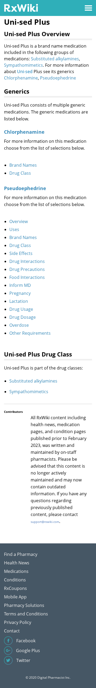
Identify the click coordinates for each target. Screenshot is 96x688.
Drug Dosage (22, 317)
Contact (12, 631)
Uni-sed (25, 71)
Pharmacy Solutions (24, 605)
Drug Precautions (27, 269)
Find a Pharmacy (20, 554)
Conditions (15, 580)
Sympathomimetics (23, 65)
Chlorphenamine (21, 78)
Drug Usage (21, 309)
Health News (16, 563)
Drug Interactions (27, 261)
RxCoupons (15, 588)
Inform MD (20, 285)
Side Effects (21, 253)
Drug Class (20, 173)
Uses (14, 229)
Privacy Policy (17, 622)
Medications (16, 571)
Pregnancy (20, 293)
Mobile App (15, 597)
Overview (18, 221)
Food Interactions (27, 277)
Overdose (19, 325)
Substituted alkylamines (55, 59)
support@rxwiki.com (45, 522)
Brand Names (23, 165)
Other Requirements (30, 333)
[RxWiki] (21, 7)
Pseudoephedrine (58, 78)
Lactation (18, 301)
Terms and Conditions (26, 614)
